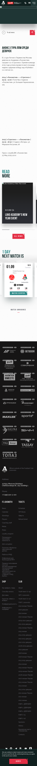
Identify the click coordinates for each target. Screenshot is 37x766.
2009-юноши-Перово (25, 671)
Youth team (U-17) (24, 599)
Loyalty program (7, 534)
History (20, 726)
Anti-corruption (7, 544)
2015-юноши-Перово (25, 628)
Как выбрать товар (8, 588)
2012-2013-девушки (25, 639)
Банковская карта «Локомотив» (24, 730)
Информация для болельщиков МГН (8, 558)
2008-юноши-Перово (25, 675)
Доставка (5, 595)
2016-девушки (23, 610)
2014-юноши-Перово (25, 668)
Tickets (21, 502)
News (4, 508)
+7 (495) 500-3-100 (9, 495)
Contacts (21, 734)
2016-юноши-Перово (25, 657)
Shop (4, 582)
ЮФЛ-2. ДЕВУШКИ (24, 711)
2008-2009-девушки (25, 646)
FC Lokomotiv (7, 502)
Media (4, 526)
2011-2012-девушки (24, 624)
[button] (6, 230)
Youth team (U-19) (24, 591)
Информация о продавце (7, 608)
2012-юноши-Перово (25, 606)
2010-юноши (22, 700)
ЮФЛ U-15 (21, 715)
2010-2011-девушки (25, 642)
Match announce (18, 310)
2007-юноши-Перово (25, 678)
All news (18, 236)
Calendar (5, 512)
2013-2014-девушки (25, 689)
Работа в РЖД (7, 554)
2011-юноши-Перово (25, 693)
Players (4, 519)
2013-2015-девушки (25, 660)
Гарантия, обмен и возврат (8, 599)
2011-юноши (22, 696)
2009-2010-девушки (25, 620)
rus (29, 3)
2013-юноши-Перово (25, 682)
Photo (4, 530)
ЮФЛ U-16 (21, 718)
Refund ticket (23, 519)
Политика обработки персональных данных (9, 549)
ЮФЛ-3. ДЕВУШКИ (24, 707)
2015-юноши (22, 631)
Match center (18, 293)
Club (20, 582)
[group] (17, 203)
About (20, 588)
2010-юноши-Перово (25, 617)
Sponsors (21, 722)
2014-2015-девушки (25, 635)
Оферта (21, 515)
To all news (10, 32)
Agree (18, 761)
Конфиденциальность (9, 604)
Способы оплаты (7, 591)
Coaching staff (7, 523)
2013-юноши (22, 686)
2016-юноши (22, 653)
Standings (5, 515)
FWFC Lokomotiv (24, 602)
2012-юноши (22, 613)
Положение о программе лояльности (6, 539)
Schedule (21, 508)
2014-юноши (22, 664)
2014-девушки (23, 649)
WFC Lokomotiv (23, 595)
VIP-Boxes (21, 512)
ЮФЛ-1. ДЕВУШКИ (24, 704)
